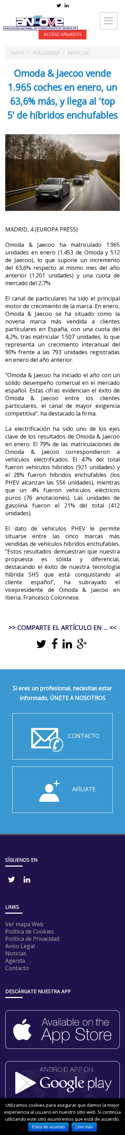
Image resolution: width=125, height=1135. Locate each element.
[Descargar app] (62, 1026)
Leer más (84, 1127)
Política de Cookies (29, 931)
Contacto (17, 968)
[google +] (82, 646)
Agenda (15, 961)
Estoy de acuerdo (48, 1127)
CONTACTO (83, 736)
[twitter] (41, 646)
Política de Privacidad (32, 939)
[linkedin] (67, 646)
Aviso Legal (20, 946)
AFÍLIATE (83, 789)
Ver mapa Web (24, 924)
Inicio (17, 52)
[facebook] (54, 646)
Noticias (78, 52)
